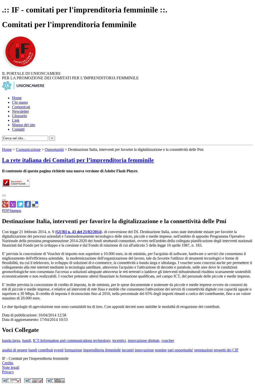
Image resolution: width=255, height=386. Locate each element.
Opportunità (54, 149)
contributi (45, 350)
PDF (5, 210)
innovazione (144, 350)
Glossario (19, 116)
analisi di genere (14, 350)
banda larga (11, 340)
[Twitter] (20, 206)
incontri (128, 350)
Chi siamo (20, 102)
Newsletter (20, 111)
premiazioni (203, 350)
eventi (59, 350)
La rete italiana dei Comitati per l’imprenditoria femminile (78, 160)
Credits (7, 363)
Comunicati (21, 107)
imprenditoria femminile (102, 350)
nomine (161, 350)
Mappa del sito (23, 125)
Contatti (18, 129)
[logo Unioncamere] (23, 89)
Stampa (15, 210)
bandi (26, 340)
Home (17, 98)
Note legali (10, 367)
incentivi (119, 340)
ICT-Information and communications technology (71, 340)
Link (15, 120)
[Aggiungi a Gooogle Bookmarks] (5, 206)
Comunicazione (28, 149)
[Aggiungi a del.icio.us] (35, 206)
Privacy (8, 372)
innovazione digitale (143, 340)
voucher (167, 340)
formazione (73, 350)
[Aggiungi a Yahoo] (12, 206)
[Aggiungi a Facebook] (27, 206)
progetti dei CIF (226, 350)
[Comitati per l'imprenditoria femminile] (21, 69)
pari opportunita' (180, 350)
